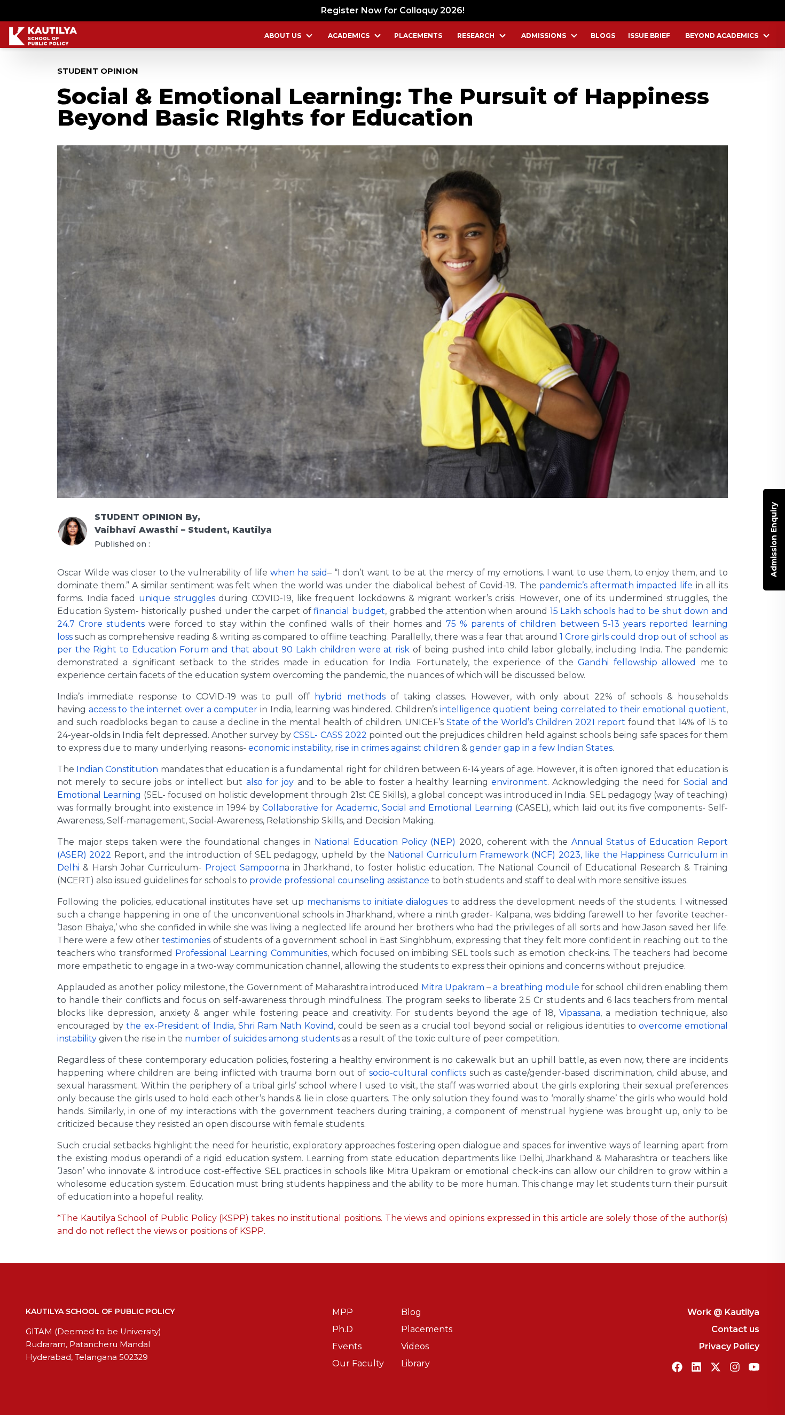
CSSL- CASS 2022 (329, 735)
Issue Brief (649, 36)
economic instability (289, 748)
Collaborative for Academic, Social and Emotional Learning (387, 808)
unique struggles (177, 598)
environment (519, 782)
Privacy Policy (729, 1346)
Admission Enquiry (774, 539)
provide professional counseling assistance (339, 880)
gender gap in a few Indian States (541, 748)
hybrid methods (350, 696)
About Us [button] (282, 36)
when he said (298, 572)
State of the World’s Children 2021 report (535, 722)
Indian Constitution (117, 769)
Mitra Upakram (452, 987)
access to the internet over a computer (173, 709)
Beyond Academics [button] (721, 36)
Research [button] (475, 36)
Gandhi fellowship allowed (637, 662)
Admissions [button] (543, 36)
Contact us (735, 1329)
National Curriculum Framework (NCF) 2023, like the (504, 855)
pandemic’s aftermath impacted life (616, 585)
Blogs (603, 36)
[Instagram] (734, 1367)
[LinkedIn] (696, 1367)
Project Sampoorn (245, 867)
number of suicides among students (262, 1038)
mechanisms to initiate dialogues (377, 902)
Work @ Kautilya (723, 1312)
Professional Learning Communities (251, 953)
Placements (418, 36)
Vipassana (579, 1013)
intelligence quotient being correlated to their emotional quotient (583, 709)
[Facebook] (677, 1367)
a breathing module (536, 987)
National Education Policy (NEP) (385, 842)
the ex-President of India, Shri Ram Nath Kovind (229, 1026)
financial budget (349, 611)
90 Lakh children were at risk (345, 649)
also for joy (270, 782)
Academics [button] (349, 36)
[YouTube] (754, 1367)
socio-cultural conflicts (417, 1073)
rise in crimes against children (397, 748)
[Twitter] (715, 1367)
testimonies (186, 940)
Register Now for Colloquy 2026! (393, 10)
